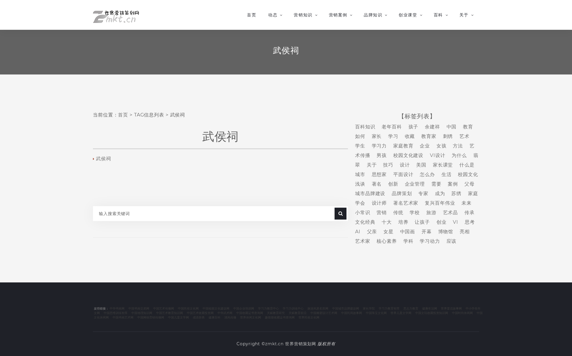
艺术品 (450, 212)
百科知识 (365, 127)
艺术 (464, 136)
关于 (464, 15)
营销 (382, 212)
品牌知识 (373, 15)
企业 (425, 146)
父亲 (372, 231)
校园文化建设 (408, 155)
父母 (469, 184)
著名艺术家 (405, 203)
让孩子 (422, 222)
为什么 (459, 155)
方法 (458, 146)
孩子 (413, 127)
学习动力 (430, 241)
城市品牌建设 (370, 193)
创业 (441, 222)
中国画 (407, 231)
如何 (360, 136)
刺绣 (448, 136)
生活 (447, 174)
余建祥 (432, 127)
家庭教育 (403, 146)
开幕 (427, 231)
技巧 (388, 165)
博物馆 (445, 231)
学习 (393, 136)
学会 (360, 203)
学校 (415, 212)
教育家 (428, 136)
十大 (387, 222)
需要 (436, 184)
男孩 (382, 155)
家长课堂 (443, 165)
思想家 (379, 174)
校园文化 (468, 174)
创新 (393, 184)
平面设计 (403, 174)
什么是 (467, 165)
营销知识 (303, 15)
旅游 (431, 212)
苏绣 (456, 193)
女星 (388, 231)
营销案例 (338, 15)
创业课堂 (408, 15)
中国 (452, 127)
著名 (377, 184)
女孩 (441, 146)
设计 (405, 165)
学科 (408, 241)
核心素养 (387, 241)
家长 (377, 136)
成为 (440, 193)
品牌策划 (402, 193)
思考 (470, 222)
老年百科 (392, 127)
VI (455, 222)
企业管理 (415, 184)
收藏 (410, 136)
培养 (403, 222)
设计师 (379, 203)
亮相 (465, 231)
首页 (251, 15)
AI (357, 231)
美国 (421, 165)
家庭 (473, 193)
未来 (466, 203)
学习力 (379, 146)
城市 (360, 174)
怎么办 (427, 174)
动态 (272, 15)
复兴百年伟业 (440, 203)
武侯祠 (103, 158)
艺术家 (362, 241)
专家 (423, 193)
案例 (453, 184)
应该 (452, 241)
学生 (360, 146)
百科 (438, 15)
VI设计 (437, 155)
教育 (468, 127)
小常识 (362, 212)
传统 (398, 212)
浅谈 (360, 184)
